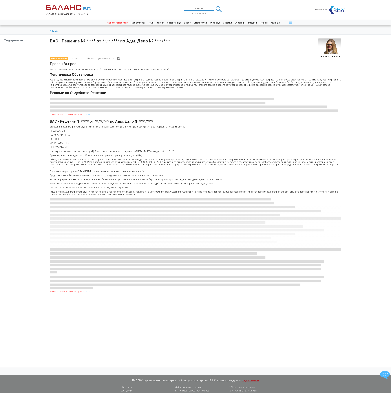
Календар (276, 23)
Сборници (240, 23)
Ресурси (252, 23)
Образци (227, 23)
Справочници (174, 23)
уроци (126, 390)
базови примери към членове (192, 390)
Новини (264, 23)
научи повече (250, 380)
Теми (150, 23)
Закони (160, 23)
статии (127, 387)
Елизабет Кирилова (329, 56)
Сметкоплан (200, 23)
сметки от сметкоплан (243, 390)
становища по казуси (188, 387)
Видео (187, 23)
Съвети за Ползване (117, 23)
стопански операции (242, 387)
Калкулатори (138, 23)
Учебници (215, 23)
